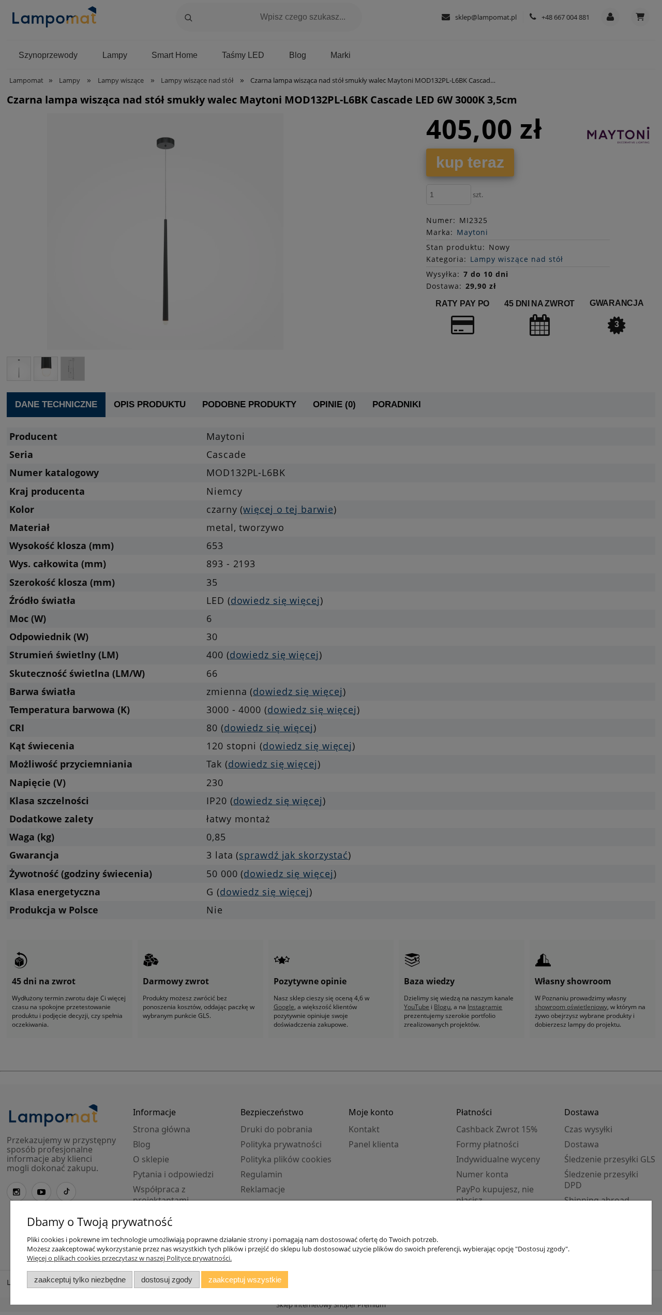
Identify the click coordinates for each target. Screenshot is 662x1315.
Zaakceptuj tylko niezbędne (80, 1279)
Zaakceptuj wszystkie (244, 1279)
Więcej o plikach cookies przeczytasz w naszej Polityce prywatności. (129, 1258)
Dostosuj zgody (166, 1279)
